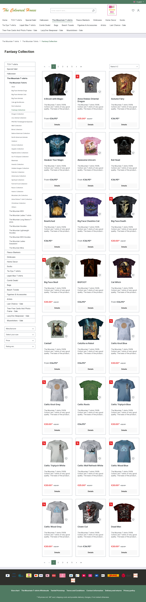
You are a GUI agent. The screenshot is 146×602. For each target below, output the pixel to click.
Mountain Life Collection (20, 195)
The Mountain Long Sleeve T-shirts (20, 221)
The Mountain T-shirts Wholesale (35, 591)
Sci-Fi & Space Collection (20, 156)
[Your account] (138, 10)
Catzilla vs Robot (86, 343)
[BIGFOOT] (91, 267)
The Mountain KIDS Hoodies (20, 237)
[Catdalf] (57, 329)
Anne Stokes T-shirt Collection (22, 199)
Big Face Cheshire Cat (88, 221)
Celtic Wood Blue (119, 465)
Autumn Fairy (117, 99)
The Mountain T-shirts (17, 78)
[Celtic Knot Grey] (57, 390)
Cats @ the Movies (18, 102)
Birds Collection (17, 129)
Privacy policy (129, 591)
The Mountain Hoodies (18, 226)
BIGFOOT (82, 282)
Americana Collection (19, 176)
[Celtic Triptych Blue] (124, 390)
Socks (9, 266)
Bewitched (49, 221)
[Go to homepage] (19, 10)
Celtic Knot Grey (52, 404)
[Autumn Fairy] (124, 84)
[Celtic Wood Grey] (57, 512)
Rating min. (10, 346)
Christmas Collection (19, 203)
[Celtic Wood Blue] (124, 451)
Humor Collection (17, 191)
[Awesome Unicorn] (91, 145)
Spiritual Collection (18, 180)
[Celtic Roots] (91, 390)
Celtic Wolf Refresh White (90, 465)
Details (57, 125)
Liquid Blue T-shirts (15, 276)
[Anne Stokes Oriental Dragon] (91, 84)
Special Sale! (12, 69)
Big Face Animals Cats (19, 94)
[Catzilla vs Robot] (91, 329)
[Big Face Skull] (57, 267)
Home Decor (12, 262)
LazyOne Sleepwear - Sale (18, 316)
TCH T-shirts (12, 64)
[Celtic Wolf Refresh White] (91, 451)
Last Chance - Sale (15, 304)
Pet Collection (16, 106)
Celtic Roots (84, 404)
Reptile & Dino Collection (20, 153)
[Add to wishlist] (66, 92)
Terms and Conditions (75, 591)
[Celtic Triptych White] (57, 451)
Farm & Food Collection (19, 184)
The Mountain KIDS (16, 211)
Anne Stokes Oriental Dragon (88, 100)
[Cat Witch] (124, 267)
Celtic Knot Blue (119, 343)
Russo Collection (17, 188)
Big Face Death (118, 221)
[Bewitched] (57, 206)
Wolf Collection (17, 125)
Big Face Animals (17, 98)
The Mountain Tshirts (18, 83)
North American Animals (20, 137)
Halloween (11, 74)
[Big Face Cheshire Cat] (91, 206)
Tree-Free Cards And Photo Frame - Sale (18, 309)
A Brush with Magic (53, 99)
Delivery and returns (113, 591)
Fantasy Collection (18, 110)
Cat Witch (116, 282)
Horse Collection (17, 145)
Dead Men (116, 526)
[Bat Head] (124, 145)
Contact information (94, 591)
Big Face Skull (51, 282)
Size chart (15, 591)
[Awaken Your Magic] (57, 145)
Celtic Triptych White (54, 465)
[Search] (93, 10)
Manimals (15, 160)
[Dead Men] (124, 512)
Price (8, 340)
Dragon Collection (18, 114)
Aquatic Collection (18, 149)
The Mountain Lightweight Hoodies (19, 231)
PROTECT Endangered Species (22, 122)
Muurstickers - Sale (15, 320)
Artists (9, 299)
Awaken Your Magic (54, 160)
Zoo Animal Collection (19, 118)
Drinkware (11, 257)
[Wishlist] (133, 10)
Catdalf (47, 343)
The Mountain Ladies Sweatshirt (17, 242)
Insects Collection (18, 164)
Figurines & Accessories (17, 294)
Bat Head (115, 160)
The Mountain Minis (16, 248)
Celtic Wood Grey (52, 526)
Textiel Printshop (58, 591)
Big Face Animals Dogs (19, 90)
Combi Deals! (12, 280)
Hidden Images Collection (20, 168)
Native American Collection (21, 133)
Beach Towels (13, 290)
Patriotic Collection (18, 172)
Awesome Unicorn (87, 160)
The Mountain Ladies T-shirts (20, 215)
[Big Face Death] (124, 206)
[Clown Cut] (91, 512)
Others (14, 207)
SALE (13, 87)
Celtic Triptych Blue (121, 404)
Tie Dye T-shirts (14, 271)
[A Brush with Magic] (57, 84)
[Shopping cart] (142, 9)
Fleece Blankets (13, 252)
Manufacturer (11, 329)
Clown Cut (83, 526)
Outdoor (14, 141)
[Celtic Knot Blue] (124, 329)
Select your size (12, 334)
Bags (9, 285)
